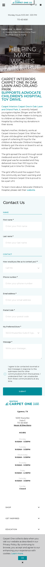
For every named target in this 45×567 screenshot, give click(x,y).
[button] (31, 5)
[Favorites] (36, 5)
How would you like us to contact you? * (20, 262)
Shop (8, 507)
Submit (22, 391)
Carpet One (7, 29)
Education (11, 529)
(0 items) (41, 5)
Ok (22, 558)
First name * (8, 220)
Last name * (8, 236)
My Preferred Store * (12, 327)
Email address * (9, 293)
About (19, 29)
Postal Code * (9, 310)
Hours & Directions (22, 425)
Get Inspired (12, 518)
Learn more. (17, 553)
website (31, 190)
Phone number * (10, 277)
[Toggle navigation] (3, 5)
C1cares (29, 29)
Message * (7, 342)
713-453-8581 (22, 20)
